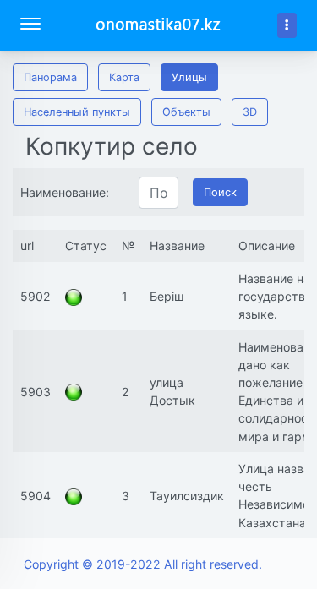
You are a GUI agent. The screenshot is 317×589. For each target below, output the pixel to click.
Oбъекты (186, 112)
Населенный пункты (77, 112)
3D (250, 112)
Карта (124, 77)
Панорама (50, 77)
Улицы (189, 77)
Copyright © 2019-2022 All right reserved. (143, 564)
